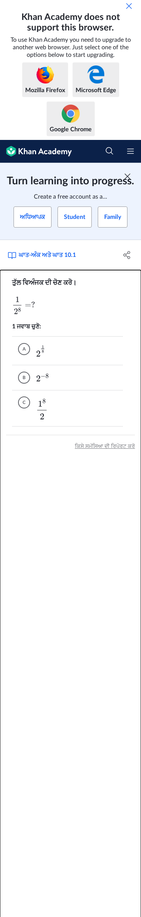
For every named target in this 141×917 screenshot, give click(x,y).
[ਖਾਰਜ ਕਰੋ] (129, 6)
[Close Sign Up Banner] (127, 176)
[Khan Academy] (36, 151)
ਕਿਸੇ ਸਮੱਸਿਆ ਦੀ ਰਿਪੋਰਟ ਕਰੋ (105, 446)
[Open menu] (130, 151)
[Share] (127, 255)
